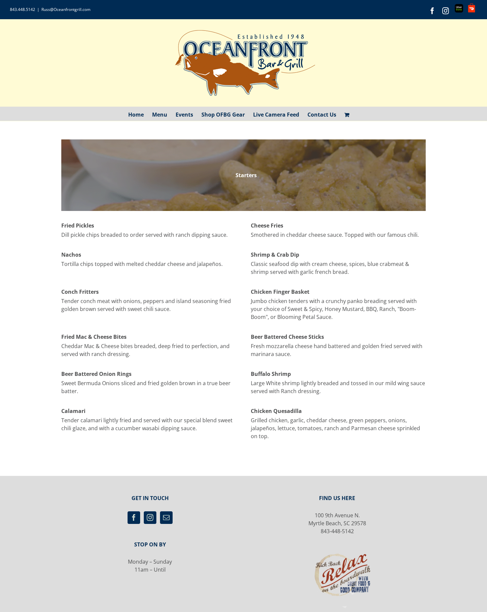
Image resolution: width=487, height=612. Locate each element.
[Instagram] (150, 517)
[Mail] (166, 517)
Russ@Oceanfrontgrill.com (65, 9)
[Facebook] (134, 517)
